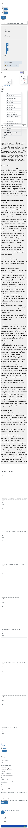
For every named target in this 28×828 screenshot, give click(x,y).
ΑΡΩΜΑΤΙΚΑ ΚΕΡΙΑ (11, 98)
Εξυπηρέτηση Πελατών (7, 775)
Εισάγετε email (4, 796)
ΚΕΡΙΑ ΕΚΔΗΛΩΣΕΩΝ (11, 112)
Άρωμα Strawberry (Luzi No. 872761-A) (11, 629)
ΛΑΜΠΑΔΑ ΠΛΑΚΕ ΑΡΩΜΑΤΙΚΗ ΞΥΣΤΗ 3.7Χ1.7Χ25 (13, 662)
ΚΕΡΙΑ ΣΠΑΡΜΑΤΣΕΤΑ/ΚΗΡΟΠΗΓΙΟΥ (11, 133)
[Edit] (2, 3)
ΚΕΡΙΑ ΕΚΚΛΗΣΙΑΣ (11, 107)
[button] (25, 77)
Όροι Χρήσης (5, 137)
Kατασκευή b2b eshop (6, 810)
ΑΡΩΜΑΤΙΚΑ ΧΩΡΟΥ (11, 100)
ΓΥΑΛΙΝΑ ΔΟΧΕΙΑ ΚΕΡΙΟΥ (12, 123)
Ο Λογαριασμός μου (6, 769)
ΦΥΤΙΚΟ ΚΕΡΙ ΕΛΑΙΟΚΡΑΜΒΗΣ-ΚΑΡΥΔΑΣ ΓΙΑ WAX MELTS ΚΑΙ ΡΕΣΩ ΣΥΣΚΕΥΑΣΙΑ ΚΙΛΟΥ (15, 531)
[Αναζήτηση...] (2, 89)
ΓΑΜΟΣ (9, 130)
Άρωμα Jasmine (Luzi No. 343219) (9, 727)
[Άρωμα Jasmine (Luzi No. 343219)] (8, 715)
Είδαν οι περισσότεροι (10, 471)
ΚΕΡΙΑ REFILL (10, 109)
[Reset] (3, 18)
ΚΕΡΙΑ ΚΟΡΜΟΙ (10, 105)
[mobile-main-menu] (1, 86)
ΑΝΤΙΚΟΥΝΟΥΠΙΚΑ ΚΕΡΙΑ (12, 114)
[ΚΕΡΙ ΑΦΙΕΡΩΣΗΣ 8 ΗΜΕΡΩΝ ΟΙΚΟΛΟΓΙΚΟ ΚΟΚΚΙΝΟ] (8, 683)
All (7, 93)
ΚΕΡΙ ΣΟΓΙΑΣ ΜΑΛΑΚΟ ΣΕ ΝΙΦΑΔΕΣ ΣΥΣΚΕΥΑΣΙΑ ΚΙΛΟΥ (14, 498)
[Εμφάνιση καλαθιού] (2, 128)
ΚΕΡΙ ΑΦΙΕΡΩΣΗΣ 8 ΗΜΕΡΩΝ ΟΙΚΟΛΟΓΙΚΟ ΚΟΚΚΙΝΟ (14, 695)
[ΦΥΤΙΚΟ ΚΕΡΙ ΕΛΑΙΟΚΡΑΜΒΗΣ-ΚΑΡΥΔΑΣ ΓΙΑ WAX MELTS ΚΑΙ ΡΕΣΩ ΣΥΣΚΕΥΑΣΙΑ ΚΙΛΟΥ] (8, 519)
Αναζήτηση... (4, 125)
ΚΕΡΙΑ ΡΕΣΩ (10, 102)
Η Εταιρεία (4, 757)
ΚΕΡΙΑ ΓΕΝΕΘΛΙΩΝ (11, 95)
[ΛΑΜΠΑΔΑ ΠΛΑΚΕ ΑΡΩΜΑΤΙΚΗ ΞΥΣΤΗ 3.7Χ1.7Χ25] (8, 650)
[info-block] (3, 812)
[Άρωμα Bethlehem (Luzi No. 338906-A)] (8, 585)
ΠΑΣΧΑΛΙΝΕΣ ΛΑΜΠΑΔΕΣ (13, 116)
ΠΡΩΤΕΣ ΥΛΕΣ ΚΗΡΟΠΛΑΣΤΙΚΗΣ (10, 120)
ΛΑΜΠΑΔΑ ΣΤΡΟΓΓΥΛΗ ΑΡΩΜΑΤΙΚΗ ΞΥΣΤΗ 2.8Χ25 (13, 564)
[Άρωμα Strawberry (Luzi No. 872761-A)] (8, 617)
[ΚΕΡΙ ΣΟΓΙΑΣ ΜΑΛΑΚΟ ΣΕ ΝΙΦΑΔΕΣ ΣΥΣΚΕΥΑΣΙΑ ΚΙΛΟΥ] (8, 487)
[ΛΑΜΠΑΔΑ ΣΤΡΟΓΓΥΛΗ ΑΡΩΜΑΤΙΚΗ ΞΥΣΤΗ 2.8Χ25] (8, 552)
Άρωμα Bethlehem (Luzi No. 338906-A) (11, 597)
